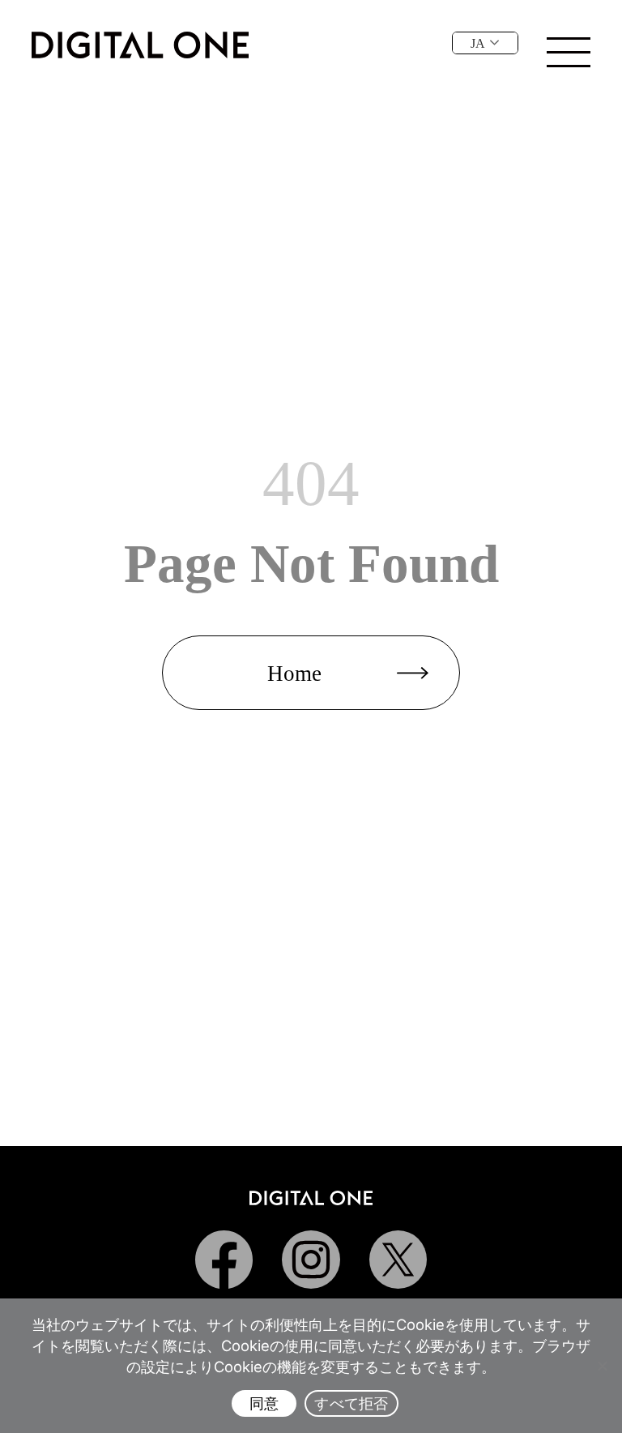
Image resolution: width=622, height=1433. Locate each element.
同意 (264, 1403)
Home (294, 673)
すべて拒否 (351, 1403)
